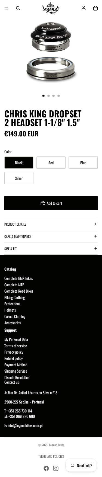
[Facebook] (46, 468)
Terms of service (15, 345)
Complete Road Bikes (18, 291)
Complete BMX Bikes (18, 278)
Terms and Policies (51, 456)
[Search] (18, 8)
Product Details (15, 224)
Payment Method (15, 364)
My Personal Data (16, 339)
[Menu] (6, 8)
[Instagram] (55, 468)
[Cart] (95, 8)
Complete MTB (14, 284)
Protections (12, 303)
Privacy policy (13, 352)
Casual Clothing (14, 316)
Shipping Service (15, 371)
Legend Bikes (56, 445)
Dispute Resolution (16, 377)
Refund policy (13, 358)
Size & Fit (10, 248)
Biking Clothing (14, 297)
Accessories (12, 323)
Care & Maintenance (17, 236)
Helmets (10, 310)
